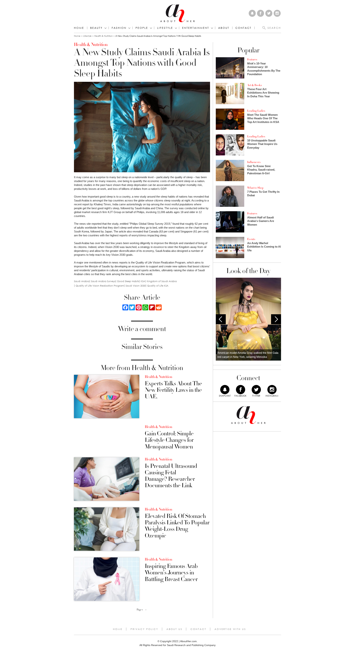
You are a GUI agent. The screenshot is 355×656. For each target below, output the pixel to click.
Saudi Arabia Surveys (103, 281)
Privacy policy (144, 629)
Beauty (96, 28)
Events (251, 239)
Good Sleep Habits (128, 281)
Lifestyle (87, 36)
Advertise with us (230, 629)
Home (79, 28)
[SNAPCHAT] (224, 389)
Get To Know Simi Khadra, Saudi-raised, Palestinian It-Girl (261, 170)
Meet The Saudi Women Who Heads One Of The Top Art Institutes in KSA (263, 118)
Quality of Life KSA (157, 286)
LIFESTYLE (165, 28)
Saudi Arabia (81, 281)
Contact (198, 629)
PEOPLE (142, 28)
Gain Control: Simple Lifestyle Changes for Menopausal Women (169, 440)
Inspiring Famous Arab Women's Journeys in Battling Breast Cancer (171, 573)
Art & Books (254, 85)
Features (252, 59)
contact (243, 28)
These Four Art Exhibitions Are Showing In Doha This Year (263, 93)
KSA (143, 281)
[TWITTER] (256, 389)
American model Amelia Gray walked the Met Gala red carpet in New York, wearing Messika (247, 355)
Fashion (119, 28)
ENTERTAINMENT (195, 28)
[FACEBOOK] (240, 389)
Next (276, 319)
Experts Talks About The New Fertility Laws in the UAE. (173, 390)
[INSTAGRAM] (272, 389)
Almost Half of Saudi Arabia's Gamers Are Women (260, 221)
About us (174, 629)
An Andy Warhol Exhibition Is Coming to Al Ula (264, 246)
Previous (221, 319)
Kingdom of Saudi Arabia (162, 281)
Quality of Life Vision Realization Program (100, 286)
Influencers (254, 162)
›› (145, 609)
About (223, 28)
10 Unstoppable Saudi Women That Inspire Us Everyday (262, 144)
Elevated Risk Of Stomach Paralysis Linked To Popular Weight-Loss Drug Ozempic (177, 526)
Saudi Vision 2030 (136, 286)
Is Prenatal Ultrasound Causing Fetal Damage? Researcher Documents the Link (171, 476)
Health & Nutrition (103, 36)
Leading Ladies (256, 111)
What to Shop (255, 188)
